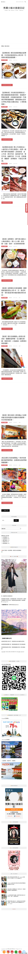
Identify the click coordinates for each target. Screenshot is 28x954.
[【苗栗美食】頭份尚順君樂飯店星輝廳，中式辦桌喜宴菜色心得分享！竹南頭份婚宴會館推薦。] (14, 70)
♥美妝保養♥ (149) (6, 543)
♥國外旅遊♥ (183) (6, 540)
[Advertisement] (14, 29)
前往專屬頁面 (14, 835)
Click (26, 208)
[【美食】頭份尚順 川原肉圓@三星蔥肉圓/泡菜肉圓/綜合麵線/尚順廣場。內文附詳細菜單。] (14, 432)
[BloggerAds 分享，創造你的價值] (14, 827)
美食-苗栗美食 (4, 106)
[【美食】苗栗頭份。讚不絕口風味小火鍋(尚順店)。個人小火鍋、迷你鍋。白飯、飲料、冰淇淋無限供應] (14, 258)
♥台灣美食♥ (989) (6, 538)
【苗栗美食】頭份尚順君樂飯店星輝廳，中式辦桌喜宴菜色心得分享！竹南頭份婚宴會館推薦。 (13, 55)
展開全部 (3, 535)
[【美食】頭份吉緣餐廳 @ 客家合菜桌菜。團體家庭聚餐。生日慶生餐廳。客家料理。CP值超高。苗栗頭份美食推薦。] (14, 358)
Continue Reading (7, 139)
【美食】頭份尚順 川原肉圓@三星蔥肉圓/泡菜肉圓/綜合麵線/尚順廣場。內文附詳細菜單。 (13, 417)
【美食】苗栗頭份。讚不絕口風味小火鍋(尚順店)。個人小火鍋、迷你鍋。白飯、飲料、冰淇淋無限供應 (13, 241)
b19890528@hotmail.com (13, 604)
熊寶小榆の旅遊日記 (14, 8)
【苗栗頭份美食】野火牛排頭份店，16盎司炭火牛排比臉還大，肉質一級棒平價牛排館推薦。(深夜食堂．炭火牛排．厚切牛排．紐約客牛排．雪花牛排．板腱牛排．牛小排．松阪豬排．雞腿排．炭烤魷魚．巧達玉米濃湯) (13, 154)
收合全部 (7, 535)
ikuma (10, 106)
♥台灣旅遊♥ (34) (6, 537)
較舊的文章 (6, 510)
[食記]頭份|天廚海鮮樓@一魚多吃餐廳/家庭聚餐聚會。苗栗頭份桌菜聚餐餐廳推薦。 (14, 460)
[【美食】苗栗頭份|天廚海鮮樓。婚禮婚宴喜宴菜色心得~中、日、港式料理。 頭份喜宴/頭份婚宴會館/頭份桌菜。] (14, 309)
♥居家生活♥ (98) (6, 541)
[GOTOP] (24, 952)
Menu (4, 1)
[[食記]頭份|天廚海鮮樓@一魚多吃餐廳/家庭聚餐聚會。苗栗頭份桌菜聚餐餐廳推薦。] (14, 479)
